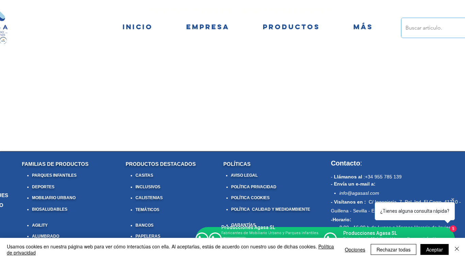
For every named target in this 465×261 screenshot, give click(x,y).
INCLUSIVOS (147, 187)
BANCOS (144, 225)
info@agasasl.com (359, 193)
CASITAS (144, 175)
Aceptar (434, 249)
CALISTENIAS (149, 197)
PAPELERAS (147, 236)
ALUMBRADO (45, 236)
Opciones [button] (355, 249)
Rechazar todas (393, 249)
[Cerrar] (457, 249)
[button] (363, 27)
